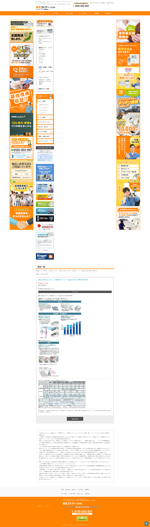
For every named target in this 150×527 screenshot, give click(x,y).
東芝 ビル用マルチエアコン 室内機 (45, 42)
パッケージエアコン (43, 107)
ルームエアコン (42, 112)
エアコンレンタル (43, 141)
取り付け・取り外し (44, 126)
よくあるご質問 (68, 13)
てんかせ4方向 (42, 53)
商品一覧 (73, 489)
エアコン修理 (42, 101)
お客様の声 (108, 13)
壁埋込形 (41, 82)
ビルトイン (41, 59)
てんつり (41, 51)
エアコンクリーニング (44, 122)
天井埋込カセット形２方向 (45, 81)
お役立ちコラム (80, 493)
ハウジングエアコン (43, 110)
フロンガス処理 (42, 131)
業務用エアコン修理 (44, 88)
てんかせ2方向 (42, 55)
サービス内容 (55, 13)
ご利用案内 (96, 13)
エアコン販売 (42, 117)
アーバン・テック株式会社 (42, 250)
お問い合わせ (47, 288)
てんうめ (41, 61)
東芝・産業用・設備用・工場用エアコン (46, 72)
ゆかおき (41, 58)
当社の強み (42, 13)
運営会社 (40, 506)
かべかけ (41, 62)
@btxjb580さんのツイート (42, 252)
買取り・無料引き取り (44, 136)
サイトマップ (47, 506)
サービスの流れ (83, 13)
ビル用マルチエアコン (44, 104)
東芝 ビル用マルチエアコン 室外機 (46, 39)
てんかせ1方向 (42, 56)
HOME (62, 489)
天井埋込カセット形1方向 (44, 79)
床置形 (40, 84)
